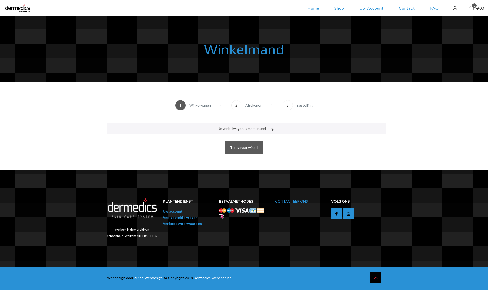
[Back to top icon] (375, 277)
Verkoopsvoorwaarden (182, 223)
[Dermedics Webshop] (17, 8)
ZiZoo (139, 278)
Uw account (173, 211)
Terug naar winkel (244, 147)
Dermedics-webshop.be (213, 278)
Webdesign (153, 278)
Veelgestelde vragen (180, 217)
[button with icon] (336, 213)
